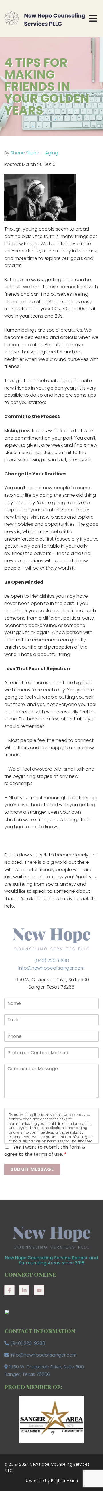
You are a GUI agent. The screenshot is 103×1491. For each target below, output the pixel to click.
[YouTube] (39, 1290)
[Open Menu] (93, 18)
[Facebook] (9, 1290)
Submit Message (32, 1169)
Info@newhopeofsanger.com (51, 968)
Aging (51, 153)
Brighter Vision (64, 1481)
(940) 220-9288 (51, 960)
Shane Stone (25, 153)
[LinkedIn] (24, 1290)
